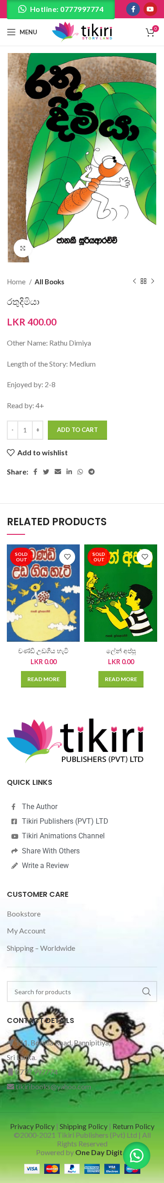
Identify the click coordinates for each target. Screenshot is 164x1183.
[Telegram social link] (91, 472)
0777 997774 (36, 1071)
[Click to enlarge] (23, 248)
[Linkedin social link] (69, 472)
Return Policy (133, 1126)
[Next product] (152, 281)
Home (17, 281)
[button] (136, 1155)
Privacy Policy (32, 1126)
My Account (26, 930)
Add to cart (77, 429)
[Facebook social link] (133, 9)
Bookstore (24, 913)
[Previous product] (134, 281)
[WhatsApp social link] (80, 472)
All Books (49, 281)
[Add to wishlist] (67, 557)
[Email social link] (58, 472)
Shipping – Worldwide (41, 947)
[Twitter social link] (46, 472)
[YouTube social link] (150, 9)
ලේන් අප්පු (121, 650)
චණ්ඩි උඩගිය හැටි (43, 650)
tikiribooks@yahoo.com (53, 1086)
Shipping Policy (84, 1126)
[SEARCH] (146, 991)
